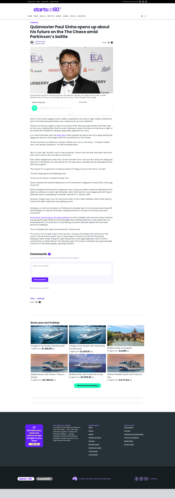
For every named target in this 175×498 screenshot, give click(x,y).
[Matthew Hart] (32, 43)
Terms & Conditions (131, 438)
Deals (38, 1)
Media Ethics (128, 441)
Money (58, 16)
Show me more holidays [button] (87, 385)
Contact (127, 431)
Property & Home (95, 438)
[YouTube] (146, 1)
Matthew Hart (40, 41)
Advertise (81, 16)
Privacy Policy (129, 445)
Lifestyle (50, 16)
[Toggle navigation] (142, 16)
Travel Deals (93, 451)
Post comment (40, 280)
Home (30, 16)
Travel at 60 (44, 1)
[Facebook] (140, 1)
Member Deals (94, 445)
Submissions (128, 428)
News (36, 16)
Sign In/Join (31, 1)
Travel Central (54, 1)
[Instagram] (143, 1)
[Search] (145, 16)
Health (42, 16)
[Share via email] (108, 42)
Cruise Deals (93, 455)
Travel (73, 16)
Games (65, 16)
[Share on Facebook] (112, 42)
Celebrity (40, 298)
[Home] (47, 9)
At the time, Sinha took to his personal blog (49, 217)
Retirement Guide (95, 448)
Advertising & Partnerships (133, 434)
